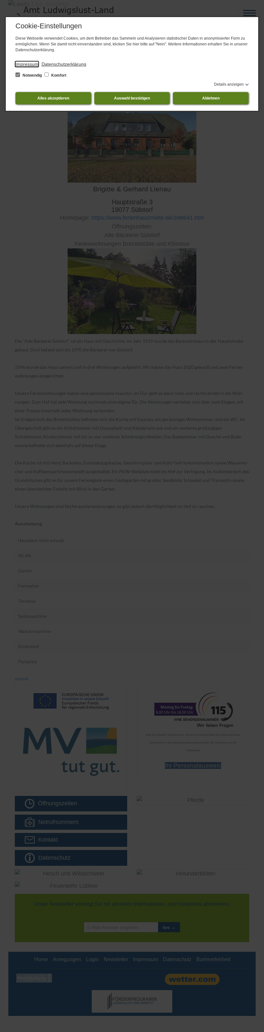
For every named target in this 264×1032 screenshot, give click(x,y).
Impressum (26, 64)
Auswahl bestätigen (132, 98)
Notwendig (32, 75)
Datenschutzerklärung (64, 64)
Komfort (58, 75)
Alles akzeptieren (53, 98)
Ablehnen (211, 98)
